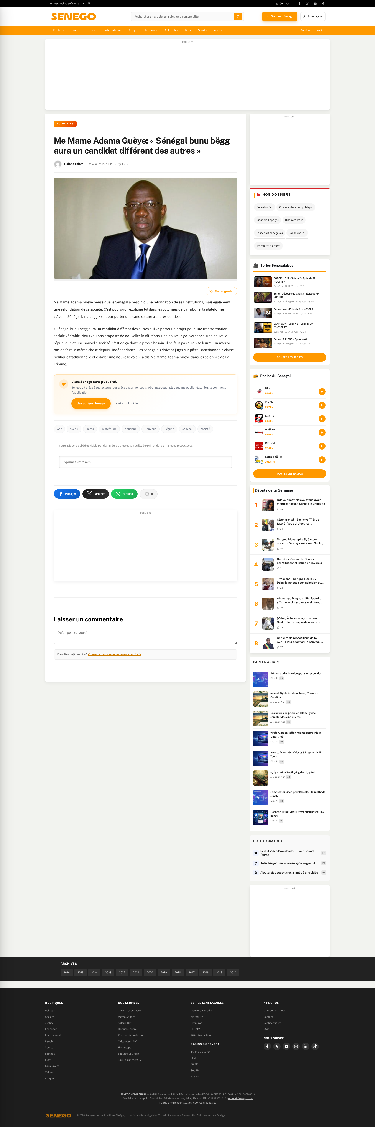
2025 (80, 972)
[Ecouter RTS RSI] (322, 446)
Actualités (65, 124)
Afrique (133, 30)
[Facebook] (299, 3)
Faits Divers (52, 1066)
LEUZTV (195, 1029)
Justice (92, 30)
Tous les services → (130, 1060)
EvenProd (196, 1023)
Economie (51, 1029)
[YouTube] (315, 3)
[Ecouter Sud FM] (322, 418)
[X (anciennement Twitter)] (307, 3)
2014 (233, 972)
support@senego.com (240, 1098)
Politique (59, 30)
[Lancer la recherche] (238, 16)
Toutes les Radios (201, 1052)
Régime (169, 429)
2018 (178, 972)
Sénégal (187, 429)
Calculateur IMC (127, 1041)
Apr (59, 429)
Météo (319, 30)
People (49, 1041)
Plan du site (165, 1103)
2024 (94, 972)
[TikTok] (323, 3)
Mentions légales (182, 1103)
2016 (205, 972)
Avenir (74, 429)
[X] (277, 1046)
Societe (49, 1017)
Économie (151, 30)
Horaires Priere (127, 1029)
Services (305, 30)
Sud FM (195, 1070)
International (113, 30)
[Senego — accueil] (74, 16)
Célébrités (171, 30)
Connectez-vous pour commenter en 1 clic (114, 654)
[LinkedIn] (305, 1046)
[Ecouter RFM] (322, 391)
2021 (136, 972)
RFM (193, 1058)
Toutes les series (290, 357)
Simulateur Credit (128, 1054)
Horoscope (124, 1047)
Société (76, 30)
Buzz (188, 30)
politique (131, 429)
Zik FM (194, 1064)
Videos (49, 1072)
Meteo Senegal (127, 1017)
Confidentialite (272, 1023)
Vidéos (218, 30)
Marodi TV (197, 1017)
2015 (219, 972)
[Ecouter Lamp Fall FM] (322, 459)
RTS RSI (195, 1077)
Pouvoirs (150, 429)
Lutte (48, 1060)
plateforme (109, 429)
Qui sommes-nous (275, 1011)
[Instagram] (296, 1046)
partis (90, 429)
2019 (164, 972)
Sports (202, 30)
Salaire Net (124, 1023)
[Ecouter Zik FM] (322, 405)
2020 (150, 972)
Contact (268, 1017)
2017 (192, 972)
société (205, 429)
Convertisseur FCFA (129, 1011)
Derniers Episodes (202, 1011)
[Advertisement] (187, 76)
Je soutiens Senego (91, 403)
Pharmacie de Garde (130, 1035)
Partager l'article (126, 403)
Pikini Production (201, 1035)
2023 (108, 972)
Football (50, 1054)
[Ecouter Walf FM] (322, 432)
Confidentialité (207, 1103)
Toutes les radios (289, 474)
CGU (266, 1029)
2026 (67, 972)
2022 (122, 972)
